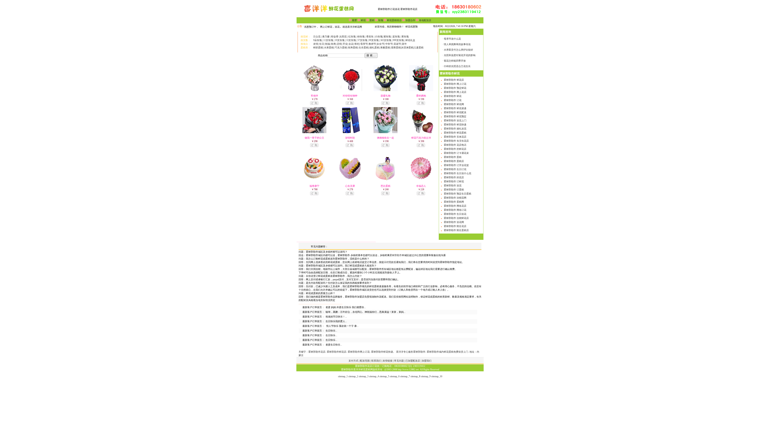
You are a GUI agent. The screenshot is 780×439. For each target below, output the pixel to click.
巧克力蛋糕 (341, 47)
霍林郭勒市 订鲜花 (454, 181)
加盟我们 (426, 360)
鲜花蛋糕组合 (394, 20)
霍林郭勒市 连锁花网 (455, 197)
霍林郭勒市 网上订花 (455, 84)
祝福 (327, 43)
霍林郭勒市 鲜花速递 (455, 108)
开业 (345, 43)
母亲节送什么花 (452, 38)
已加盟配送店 (413, 360)
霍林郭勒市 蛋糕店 (454, 161)
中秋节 (389, 43)
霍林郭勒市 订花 (453, 100)
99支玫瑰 (374, 40)
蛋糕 (371, 20)
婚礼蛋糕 (374, 47)
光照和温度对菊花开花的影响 (460, 55)
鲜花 (363, 20)
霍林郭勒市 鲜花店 (454, 79)
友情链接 (388, 360)
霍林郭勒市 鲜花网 (454, 104)
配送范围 (365, 360)
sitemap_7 (405, 376)
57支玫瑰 (362, 40)
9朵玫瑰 (317, 40)
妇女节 (380, 43)
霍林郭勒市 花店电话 (455, 144)
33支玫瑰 (351, 40)
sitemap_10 (436, 376)
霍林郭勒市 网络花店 (455, 205)
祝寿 (333, 43)
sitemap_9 (426, 376)
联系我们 (376, 360)
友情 (315, 43)
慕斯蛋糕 (396, 47)
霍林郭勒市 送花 (453, 185)
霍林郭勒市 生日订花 (455, 169)
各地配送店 (425, 20)
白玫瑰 (378, 36)
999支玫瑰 (398, 40)
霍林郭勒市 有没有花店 (456, 140)
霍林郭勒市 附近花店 (455, 226)
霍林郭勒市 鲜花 (453, 96)
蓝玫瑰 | (396, 36)
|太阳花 (343, 36)
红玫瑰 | (352, 36)
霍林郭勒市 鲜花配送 (455, 112)
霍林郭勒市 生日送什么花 (457, 173)
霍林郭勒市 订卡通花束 (456, 153)
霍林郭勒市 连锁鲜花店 (456, 218)
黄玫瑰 (405, 36)
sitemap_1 (343, 376)
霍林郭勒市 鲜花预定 (455, 116)
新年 (404, 43)
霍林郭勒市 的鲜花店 (455, 149)
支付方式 (354, 360)
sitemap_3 (363, 376)
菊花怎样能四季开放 (455, 60)
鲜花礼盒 (410, 40)
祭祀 (356, 43)
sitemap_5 (384, 376)
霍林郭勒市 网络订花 (455, 210)
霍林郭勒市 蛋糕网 (454, 201)
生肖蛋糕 (363, 47)
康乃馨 (325, 36)
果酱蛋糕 (385, 47)
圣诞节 (397, 43)
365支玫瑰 (385, 40)
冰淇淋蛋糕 (407, 47)
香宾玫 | (370, 36)
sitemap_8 (415, 376)
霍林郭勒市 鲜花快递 (455, 124)
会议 (351, 43)
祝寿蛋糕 (353, 47)
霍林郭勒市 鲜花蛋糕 (455, 132)
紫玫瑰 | (388, 36)
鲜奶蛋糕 (318, 47)
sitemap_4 (374, 376)
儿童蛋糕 (419, 47)
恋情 (339, 43)
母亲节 (364, 43)
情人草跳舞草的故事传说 (457, 44)
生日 (321, 43)
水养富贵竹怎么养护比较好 (458, 49)
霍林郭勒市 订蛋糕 (454, 189)
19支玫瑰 (339, 40)
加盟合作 (410, 20)
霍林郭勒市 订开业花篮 (456, 165)
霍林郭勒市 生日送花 (455, 214)
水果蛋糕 (329, 47)
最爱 (354, 20)
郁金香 (334, 36)
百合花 (317, 36)
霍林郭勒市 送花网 (454, 222)
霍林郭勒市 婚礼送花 (455, 128)
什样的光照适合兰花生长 (457, 66)
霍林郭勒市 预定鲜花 (455, 88)
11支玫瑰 (328, 40)
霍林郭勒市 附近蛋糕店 (456, 230)
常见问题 (399, 360)
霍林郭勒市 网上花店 (455, 92)
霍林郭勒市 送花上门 (455, 120)
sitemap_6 (395, 376)
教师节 (372, 43)
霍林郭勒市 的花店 (454, 177)
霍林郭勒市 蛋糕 (453, 157)
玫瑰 (380, 20)
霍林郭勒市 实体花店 (455, 136)
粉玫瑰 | (361, 36)
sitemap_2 (353, 376)
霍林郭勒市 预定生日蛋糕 (457, 193)
